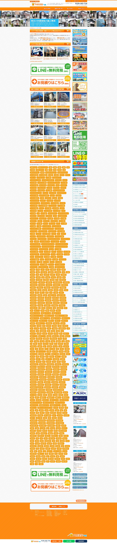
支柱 (47, 356)
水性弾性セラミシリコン (55, 405)
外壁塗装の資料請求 (78, 328)
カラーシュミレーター (78, 236)
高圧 (48, 461)
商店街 (37, 292)
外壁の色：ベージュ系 (45, 318)
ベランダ (53, 254)
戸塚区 (60, 346)
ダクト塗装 (39, 223)
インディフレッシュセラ (35, 180)
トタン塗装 (64, 223)
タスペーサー (46, 221)
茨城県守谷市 (33, 435)
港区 (61, 410)
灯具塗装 (59, 412)
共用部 (58, 274)
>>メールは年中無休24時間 (79, 419)
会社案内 (76, 204)
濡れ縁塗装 (53, 412)
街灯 (41, 438)
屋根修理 (49, 336)
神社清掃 (63, 425)
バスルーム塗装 (61, 231)
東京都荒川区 (54, 387)
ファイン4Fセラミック (44, 241)
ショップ (41, 208)
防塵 (46, 453)
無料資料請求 (81, 541)
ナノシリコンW (34, 231)
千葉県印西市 (66, 282)
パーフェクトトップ (65, 238)
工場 (31, 341)
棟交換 (66, 394)
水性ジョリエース (34, 405)
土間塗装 (55, 292)
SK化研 (42, 172)
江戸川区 (55, 407)
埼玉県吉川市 (55, 297)
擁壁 (37, 356)
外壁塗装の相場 (77, 243)
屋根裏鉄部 (46, 338)
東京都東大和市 (43, 377)
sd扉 (64, 169)
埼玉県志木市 (55, 300)
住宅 (63, 272)
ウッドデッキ (58, 180)
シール (63, 210)
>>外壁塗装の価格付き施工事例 (36, 61)
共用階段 (32, 277)
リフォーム (51, 264)
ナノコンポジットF (46, 226)
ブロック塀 (60, 251)
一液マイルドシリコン (59, 267)
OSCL (50, 169)
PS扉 (55, 169)
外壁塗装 (32, 323)
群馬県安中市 (43, 433)
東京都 (63, 361)
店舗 (56, 343)
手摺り (62, 348)
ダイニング (33, 223)
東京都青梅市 (49, 392)
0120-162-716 (81, 3)
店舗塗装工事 (33, 346)
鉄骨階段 (59, 448)
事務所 (63, 269)
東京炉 (58, 361)
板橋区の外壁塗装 (58, 392)
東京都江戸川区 (51, 379)
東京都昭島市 (55, 374)
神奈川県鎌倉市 (51, 425)
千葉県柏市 (33, 287)
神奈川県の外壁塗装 (49, 515)
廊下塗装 (49, 346)
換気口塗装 (62, 354)
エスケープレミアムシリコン (53, 182)
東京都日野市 (48, 374)
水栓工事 (64, 405)
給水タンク (64, 428)
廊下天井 (55, 346)
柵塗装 (50, 394)
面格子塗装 (57, 458)
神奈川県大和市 (42, 420)
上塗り (42, 269)
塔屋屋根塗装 (60, 308)
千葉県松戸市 (64, 285)
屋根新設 (32, 338)
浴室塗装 (41, 410)
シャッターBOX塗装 (43, 205)
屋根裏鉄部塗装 (53, 338)
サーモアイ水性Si (54, 203)
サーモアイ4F (50, 200)
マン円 (42, 259)
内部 (64, 277)
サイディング (48, 198)
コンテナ (52, 195)
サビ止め (54, 198)
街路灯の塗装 (51, 438)
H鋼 (46, 169)
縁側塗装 (32, 433)
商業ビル (42, 292)
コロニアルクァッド (61, 192)
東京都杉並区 (62, 374)
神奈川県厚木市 (34, 420)
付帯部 (37, 272)
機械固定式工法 (51, 397)
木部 (44, 361)
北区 (57, 279)
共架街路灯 (46, 274)
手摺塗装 (67, 348)
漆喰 (37, 412)
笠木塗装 (58, 428)
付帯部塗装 (51, 272)
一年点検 (51, 267)
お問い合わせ (65, 510)
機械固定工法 (43, 397)
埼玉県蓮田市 (33, 305)
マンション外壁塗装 (34, 259)
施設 (43, 359)
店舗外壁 (40, 346)
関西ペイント (40, 453)
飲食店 (63, 458)
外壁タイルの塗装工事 (78, 253)
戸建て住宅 (66, 346)
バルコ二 (53, 233)
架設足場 (40, 394)
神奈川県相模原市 (59, 423)
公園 (41, 274)
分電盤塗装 (46, 279)
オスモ (57, 185)
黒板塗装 (58, 461)
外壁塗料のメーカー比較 (78, 245)
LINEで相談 (68, 541)
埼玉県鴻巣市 (62, 305)
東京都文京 (63, 371)
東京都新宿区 (40, 374)
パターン (63, 233)
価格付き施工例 (49, 510)
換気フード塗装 (55, 354)
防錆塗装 (32, 456)
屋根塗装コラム (77, 309)
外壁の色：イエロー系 (35, 313)
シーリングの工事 (48, 210)
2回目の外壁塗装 (77, 288)
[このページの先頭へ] (81, 502)
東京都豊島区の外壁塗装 (58, 389)
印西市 (39, 290)
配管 (62, 446)
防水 (56, 453)
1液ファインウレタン (43, 167)
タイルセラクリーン (62, 215)
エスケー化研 (64, 182)
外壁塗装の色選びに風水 (78, 232)
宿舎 (48, 331)
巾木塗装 (47, 341)
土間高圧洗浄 (33, 295)
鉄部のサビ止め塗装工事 (78, 255)
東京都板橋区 (58, 377)
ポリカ (32, 256)
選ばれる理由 (37, 510)
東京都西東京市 (34, 389)
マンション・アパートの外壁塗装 (80, 214)
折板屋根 (66, 351)
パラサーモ (33, 236)
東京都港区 (40, 382)
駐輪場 (43, 461)
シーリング (40, 210)
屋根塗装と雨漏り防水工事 (79, 263)
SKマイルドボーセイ (35, 172)
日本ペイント (48, 359)
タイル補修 (63, 218)
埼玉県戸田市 (62, 300)
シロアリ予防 (33, 210)
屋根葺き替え (39, 338)
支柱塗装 (51, 356)
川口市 (60, 338)
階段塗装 (38, 456)
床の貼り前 (46, 343)
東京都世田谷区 (50, 364)
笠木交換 (52, 428)
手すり (46, 348)
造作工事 (49, 443)
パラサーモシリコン (41, 236)
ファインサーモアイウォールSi (48, 244)
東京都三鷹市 (42, 364)
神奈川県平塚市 (34, 423)
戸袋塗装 (41, 348)
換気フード (48, 354)
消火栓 (46, 410)
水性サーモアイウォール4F (36, 402)
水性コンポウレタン (64, 400)
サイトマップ (65, 513)
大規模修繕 (55, 328)
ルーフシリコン (34, 267)
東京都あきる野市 (34, 364)
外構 (44, 325)
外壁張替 (63, 323)
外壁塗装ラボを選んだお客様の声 (80, 187)
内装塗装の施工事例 (78, 224)
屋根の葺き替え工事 (78, 267)
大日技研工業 (43, 328)
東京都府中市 (56, 371)
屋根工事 (67, 336)
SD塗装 (59, 169)
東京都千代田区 (56, 366)
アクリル (62, 175)
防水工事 (61, 453)
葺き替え (66, 435)
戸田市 (32, 348)
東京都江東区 (58, 379)
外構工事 (48, 325)
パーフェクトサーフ (42, 238)
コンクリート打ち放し (44, 195)
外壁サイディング (43, 320)
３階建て (41, 464)
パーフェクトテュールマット (53, 238)
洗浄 (66, 407)
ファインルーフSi (34, 249)
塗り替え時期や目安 (78, 314)
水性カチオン (45, 400)
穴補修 (37, 428)
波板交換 (61, 407)
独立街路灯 (66, 415)
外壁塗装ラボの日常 (78, 316)
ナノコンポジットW (56, 226)
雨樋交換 (62, 456)
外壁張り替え (56, 323)
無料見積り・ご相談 (56, 541)
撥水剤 (68, 354)
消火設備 (51, 410)
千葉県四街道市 (34, 285)
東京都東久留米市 (34, 377)
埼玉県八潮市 (48, 297)
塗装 (31, 310)
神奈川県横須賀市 (50, 423)
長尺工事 (64, 451)
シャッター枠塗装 (34, 208)
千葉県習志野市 (55, 287)
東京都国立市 (48, 369)
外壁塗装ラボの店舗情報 (78, 202)
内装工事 (53, 277)
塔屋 (54, 308)
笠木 (48, 428)
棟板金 (32, 397)
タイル (55, 215)
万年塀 (37, 269)
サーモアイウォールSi (35, 203)
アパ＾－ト (33, 177)
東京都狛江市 (47, 382)
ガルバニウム (33, 190)
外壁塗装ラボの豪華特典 (78, 195)
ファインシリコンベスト (35, 246)
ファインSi (63, 241)
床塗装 (51, 343)
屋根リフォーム (42, 336)
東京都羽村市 (47, 387)
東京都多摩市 (63, 369)
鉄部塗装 (47, 448)
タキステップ (33, 221)
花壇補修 (61, 433)
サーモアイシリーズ (45, 203)
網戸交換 (39, 430)
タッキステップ (54, 221)
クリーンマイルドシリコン (36, 192)
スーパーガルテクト (52, 213)
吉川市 (66, 290)
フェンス (51, 249)
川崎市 (64, 338)
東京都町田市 (62, 382)
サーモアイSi (57, 200)
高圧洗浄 (52, 461)
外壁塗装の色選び (77, 230)
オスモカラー (63, 185)
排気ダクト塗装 (34, 354)
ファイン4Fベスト (54, 241)
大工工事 (36, 328)
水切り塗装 (38, 400)
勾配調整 (52, 279)
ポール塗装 (53, 256)
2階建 (55, 167)
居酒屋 (58, 331)
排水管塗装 (41, 354)
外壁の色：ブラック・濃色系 (61, 315)
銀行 (35, 451)
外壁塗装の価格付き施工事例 (79, 212)
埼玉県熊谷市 (48, 302)
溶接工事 (32, 412)
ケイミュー (45, 192)
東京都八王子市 (41, 366)
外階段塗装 (65, 325)
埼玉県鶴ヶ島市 (34, 308)
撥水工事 (32, 356)
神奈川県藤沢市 (43, 425)
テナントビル (52, 223)
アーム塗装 (48, 177)
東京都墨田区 (56, 369)
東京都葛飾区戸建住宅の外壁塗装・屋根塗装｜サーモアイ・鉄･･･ (63, 59)
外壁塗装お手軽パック (78, 258)
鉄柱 (37, 448)
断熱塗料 (32, 359)
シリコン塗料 (48, 208)
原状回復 (44, 290)
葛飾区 (60, 435)
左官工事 (42, 341)
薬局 (37, 438)
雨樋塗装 (32, 458)
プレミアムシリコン (34, 254)
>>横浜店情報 (81, 447)
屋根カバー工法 (34, 336)
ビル (31, 241)
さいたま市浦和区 (43, 175)
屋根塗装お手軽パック (78, 278)
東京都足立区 (33, 392)
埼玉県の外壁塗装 (49, 513)
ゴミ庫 (42, 198)
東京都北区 (48, 366)
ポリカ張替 (47, 256)
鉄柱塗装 (42, 448)
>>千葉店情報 (81, 471)
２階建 (32, 464)
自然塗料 (56, 433)
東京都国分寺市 (41, 369)
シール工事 (33, 213)
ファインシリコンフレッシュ (61, 244)
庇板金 (40, 343)
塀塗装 (43, 308)
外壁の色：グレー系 (56, 313)
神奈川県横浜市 (42, 423)
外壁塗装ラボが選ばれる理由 (79, 185)
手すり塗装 (52, 348)
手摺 (57, 348)
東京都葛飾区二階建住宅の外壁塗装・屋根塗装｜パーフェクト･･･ (50, 59)
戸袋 (36, 348)
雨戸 (48, 456)
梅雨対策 (61, 394)
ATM (68, 167)
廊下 (45, 346)
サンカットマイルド (34, 200)
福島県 (32, 428)
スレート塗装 (43, 213)
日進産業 (62, 359)
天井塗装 (32, 331)
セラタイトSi (33, 215)
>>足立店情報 (84, 423)
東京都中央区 (58, 364)
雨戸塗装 (52, 456)
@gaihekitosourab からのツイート (78, 489)
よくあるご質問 (77, 200)
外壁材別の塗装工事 (57, 514)
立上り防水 (42, 428)
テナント (45, 223)
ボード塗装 (67, 254)
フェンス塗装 (57, 249)
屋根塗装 (62, 336)
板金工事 (65, 392)
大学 (31, 328)
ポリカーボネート (39, 256)
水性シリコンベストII (60, 402)
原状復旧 (50, 290)
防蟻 (65, 453)
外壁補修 (39, 325)
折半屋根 (61, 351)
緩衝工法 (50, 430)
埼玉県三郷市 (33, 297)
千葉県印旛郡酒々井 (57, 282)
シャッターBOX (34, 205)
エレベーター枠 (43, 185)
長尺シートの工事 (57, 451)
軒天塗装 (37, 443)
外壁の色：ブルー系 (34, 318)
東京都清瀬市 (66, 379)
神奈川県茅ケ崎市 (34, 425)
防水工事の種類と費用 (78, 276)
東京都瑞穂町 (54, 382)
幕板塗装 (58, 341)
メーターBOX (48, 259)
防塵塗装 (51, 453)
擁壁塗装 (42, 356)
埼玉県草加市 (63, 302)
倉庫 (37, 274)
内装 (43, 277)
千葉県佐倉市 (62, 279)
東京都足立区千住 (41, 392)
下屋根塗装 (53, 269)
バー (58, 233)
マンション (60, 256)
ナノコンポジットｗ (59, 228)
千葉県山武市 (41, 285)
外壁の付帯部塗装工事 (78, 249)
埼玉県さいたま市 (52, 295)
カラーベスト (56, 187)
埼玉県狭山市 (56, 302)
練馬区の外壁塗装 (62, 430)
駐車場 (32, 461)
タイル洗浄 (57, 218)
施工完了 (38, 359)
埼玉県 (45, 295)
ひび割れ (56, 175)
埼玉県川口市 (40, 300)
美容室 (37, 433)
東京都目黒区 (33, 384)
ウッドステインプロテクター (48, 180)
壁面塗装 (52, 310)
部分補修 (57, 446)
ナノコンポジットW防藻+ (36, 228)
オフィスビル (33, 187)
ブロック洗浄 (66, 251)
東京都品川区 (33, 369)
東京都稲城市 (48, 384)
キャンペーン (37, 513)
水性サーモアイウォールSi (48, 402)
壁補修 (47, 310)
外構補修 (54, 325)
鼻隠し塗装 (64, 461)
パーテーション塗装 (59, 236)
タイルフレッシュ (34, 218)
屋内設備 (56, 333)
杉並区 (54, 361)
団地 (47, 292)
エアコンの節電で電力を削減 (79, 302)
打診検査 (49, 351)
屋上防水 (50, 333)
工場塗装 (36, 341)
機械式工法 (58, 397)
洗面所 (32, 410)
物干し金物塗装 (48, 415)
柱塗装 (45, 394)
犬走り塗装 (60, 415)
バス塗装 (32, 233)
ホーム (32, 510)
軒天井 (32, 443)
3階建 (59, 167)
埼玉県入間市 (40, 297)
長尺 (44, 451)
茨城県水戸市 (40, 435)
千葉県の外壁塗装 (49, 514)
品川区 (32, 292)
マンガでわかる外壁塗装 (78, 297)
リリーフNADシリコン (59, 264)
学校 (37, 331)
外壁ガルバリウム (65, 318)
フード (41, 251)
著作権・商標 (65, 514)
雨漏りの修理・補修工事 (78, 274)
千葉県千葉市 (48, 282)
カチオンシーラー (41, 187)
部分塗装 (52, 446)
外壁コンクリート (34, 320)
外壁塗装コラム (77, 307)
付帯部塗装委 (57, 272)
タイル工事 (50, 218)
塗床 (65, 308)
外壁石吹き (33, 325)
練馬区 (55, 430)
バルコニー (38, 233)
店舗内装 (60, 343)
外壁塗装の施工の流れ (78, 238)
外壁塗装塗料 (48, 323)
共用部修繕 (63, 274)
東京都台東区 (63, 366)
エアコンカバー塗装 (42, 182)
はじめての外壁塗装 (78, 286)
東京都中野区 (65, 364)
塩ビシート (37, 310)
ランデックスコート (34, 264)
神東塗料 (58, 425)
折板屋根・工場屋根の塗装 (79, 272)
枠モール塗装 (33, 394)
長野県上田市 (33, 453)
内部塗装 (32, 279)
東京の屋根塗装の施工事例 (79, 265)
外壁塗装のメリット (40, 323)
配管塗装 (67, 446)
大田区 (49, 328)
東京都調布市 (41, 389)
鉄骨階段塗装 (65, 448)
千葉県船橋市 (62, 287)
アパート (67, 175)
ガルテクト (63, 187)
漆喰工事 (42, 412)
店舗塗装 (66, 343)
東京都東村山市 (51, 377)
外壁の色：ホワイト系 (55, 318)
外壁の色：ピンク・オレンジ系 (37, 315)
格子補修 (55, 394)
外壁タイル (51, 320)
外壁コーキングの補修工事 (79, 251)
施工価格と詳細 (37, 106)
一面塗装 (32, 269)
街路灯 (45, 438)
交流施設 (32, 272)
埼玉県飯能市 (54, 305)
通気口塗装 (43, 443)
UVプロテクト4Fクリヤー (51, 172)
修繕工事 (32, 274)
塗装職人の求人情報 (78, 206)
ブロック (53, 251)
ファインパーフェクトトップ (48, 246)
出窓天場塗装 (39, 279)
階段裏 (43, 456)
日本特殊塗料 (56, 359)
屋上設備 (39, 333)
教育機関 (64, 356)
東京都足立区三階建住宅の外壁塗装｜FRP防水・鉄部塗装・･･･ (37, 59)
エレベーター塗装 (34, 185)
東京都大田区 (33, 371)
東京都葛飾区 (62, 387)
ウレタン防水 (33, 182)
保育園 (67, 272)
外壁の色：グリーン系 (46, 313)
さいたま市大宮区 (34, 175)
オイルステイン (51, 185)
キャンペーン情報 (78, 193)
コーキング (58, 195)
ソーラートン (48, 215)
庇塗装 (35, 343)
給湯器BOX (33, 430)
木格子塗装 (38, 361)
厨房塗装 (56, 290)
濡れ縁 (47, 412)
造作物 (54, 443)
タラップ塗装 (62, 221)
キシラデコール (41, 190)
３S (36, 464)
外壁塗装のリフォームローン (79, 189)
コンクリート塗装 (34, 195)
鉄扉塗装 (32, 448)
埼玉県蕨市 (40, 305)
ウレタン (65, 180)
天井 (68, 328)
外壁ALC (58, 310)
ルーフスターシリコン (43, 267)
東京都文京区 (33, 374)
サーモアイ (43, 200)
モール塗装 (55, 259)
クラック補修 (48, 190)
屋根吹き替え (55, 336)
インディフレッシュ (57, 177)
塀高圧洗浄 (49, 308)
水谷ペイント (33, 407)
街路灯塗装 (59, 438)
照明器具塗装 (33, 415)
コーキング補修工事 (34, 198)
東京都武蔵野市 (43, 379)
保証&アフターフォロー (58, 510)
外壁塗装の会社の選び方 (78, 292)
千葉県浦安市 (47, 287)
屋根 (61, 333)
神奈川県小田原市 (50, 420)
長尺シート (49, 451)
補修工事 (64, 438)
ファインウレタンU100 (35, 244)
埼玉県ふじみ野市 (61, 295)
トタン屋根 (33, 226)
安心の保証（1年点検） (78, 191)
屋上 (62, 331)
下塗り (47, 269)
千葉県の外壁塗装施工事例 (79, 220)
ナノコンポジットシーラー (48, 228)
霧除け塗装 (51, 458)
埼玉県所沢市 (33, 302)
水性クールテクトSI (54, 400)
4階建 (64, 167)
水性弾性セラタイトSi (44, 405)
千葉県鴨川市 (33, 290)
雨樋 (57, 456)
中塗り (58, 269)
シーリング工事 (57, 210)
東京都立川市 (55, 384)
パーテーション (50, 236)
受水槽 (61, 290)
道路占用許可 (33, 446)
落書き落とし (54, 435)
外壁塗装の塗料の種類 (78, 247)
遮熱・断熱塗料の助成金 (78, 280)
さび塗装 (50, 175)
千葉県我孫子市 (57, 285)
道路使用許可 (60, 443)
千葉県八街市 (41, 282)
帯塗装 (53, 341)
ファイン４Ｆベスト (43, 249)
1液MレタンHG (34, 167)
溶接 (65, 410)
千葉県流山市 (39, 287)
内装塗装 (47, 277)
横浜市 (37, 397)
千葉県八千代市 (34, 282)
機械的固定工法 (65, 397)
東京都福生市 (40, 384)
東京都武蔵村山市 (34, 379)
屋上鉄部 (44, 333)
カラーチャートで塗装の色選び (79, 300)
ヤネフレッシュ (62, 259)
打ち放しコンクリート (40, 351)
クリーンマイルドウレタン (59, 190)
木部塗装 (48, 361)
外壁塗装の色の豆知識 (78, 318)
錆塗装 (40, 451)
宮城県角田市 (43, 331)
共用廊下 (52, 274)
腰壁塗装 (50, 433)
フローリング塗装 (34, 251)
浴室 (36, 410)
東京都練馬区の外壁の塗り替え (37, 387)
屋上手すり (33, 333)
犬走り (54, 415)
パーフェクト (33, 238)
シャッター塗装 (61, 205)
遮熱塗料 (46, 446)
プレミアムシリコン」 (45, 254)
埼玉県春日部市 (41, 302)
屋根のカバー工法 (77, 269)
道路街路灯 (40, 446)
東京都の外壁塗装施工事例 (79, 216)
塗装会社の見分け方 (78, 290)
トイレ (58, 223)
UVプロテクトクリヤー (62, 172)
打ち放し (32, 351)
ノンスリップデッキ (43, 231)
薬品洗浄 (32, 438)
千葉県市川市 (48, 285)
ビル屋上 (36, 241)
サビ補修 (60, 198)
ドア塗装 (39, 226)
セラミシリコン (41, 215)
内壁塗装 (38, 277)
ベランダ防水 (59, 254)
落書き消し (48, 435)
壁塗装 (42, 310)
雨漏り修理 (38, 458)
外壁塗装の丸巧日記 (78, 320)
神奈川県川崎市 (59, 420)
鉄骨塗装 (53, 448)
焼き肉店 (64, 412)
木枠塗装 (32, 361)
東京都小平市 (40, 371)
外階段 (59, 325)
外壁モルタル (64, 320)
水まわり (32, 400)
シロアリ (62, 208)
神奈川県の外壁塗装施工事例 (79, 222)
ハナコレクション (52, 231)
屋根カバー (66, 333)
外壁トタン (57, 320)
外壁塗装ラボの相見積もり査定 (79, 330)
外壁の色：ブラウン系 (49, 315)
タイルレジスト (43, 218)
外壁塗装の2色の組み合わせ (79, 234)
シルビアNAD (55, 208)
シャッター (62, 203)
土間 (51, 292)
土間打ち (61, 292)
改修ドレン (58, 356)
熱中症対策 (40, 415)
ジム (38, 213)
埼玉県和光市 (62, 297)
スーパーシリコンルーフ (63, 213)
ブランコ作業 (47, 251)
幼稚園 (67, 341)
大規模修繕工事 (62, 328)
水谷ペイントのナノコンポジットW (45, 407)
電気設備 (44, 458)
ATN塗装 (32, 169)
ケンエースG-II (53, 192)
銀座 (31, 451)
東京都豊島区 (48, 389)
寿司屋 (53, 331)
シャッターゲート (52, 205)
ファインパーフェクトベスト (61, 246)
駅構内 (67, 458)
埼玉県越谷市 (47, 305)
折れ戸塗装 (55, 351)
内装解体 (59, 277)
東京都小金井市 (48, 371)
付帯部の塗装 (43, 272)
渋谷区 (57, 410)
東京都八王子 (33, 366)
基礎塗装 (40, 295)
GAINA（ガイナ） (39, 169)
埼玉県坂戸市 (33, 300)
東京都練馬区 (62, 384)
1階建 (50, 167)
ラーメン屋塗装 (44, 264)
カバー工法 (49, 187)
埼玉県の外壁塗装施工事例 (79, 218)
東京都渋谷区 (33, 382)
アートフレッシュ (40, 177)
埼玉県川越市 (48, 300)
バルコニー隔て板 (46, 233)
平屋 (63, 341)
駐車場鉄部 (38, 461)
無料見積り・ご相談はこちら (58, 506)
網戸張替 (44, 430)
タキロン (40, 221)
